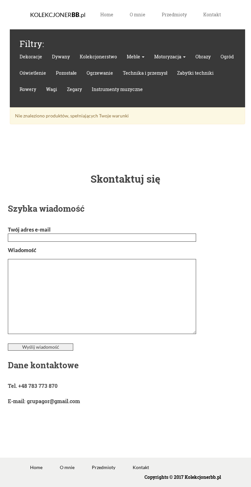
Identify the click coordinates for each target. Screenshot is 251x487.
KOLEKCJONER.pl (58, 14)
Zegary (74, 89)
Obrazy (203, 56)
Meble (134, 56)
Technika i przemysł (145, 73)
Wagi (51, 89)
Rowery (28, 89)
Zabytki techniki (195, 73)
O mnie (137, 14)
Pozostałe (66, 73)
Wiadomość (22, 250)
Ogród (227, 56)
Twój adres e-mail (29, 229)
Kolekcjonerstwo (98, 56)
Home (106, 14)
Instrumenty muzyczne (117, 89)
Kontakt (212, 14)
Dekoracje (31, 56)
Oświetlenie (33, 73)
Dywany (61, 56)
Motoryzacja (168, 56)
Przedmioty (174, 14)
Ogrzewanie (100, 73)
